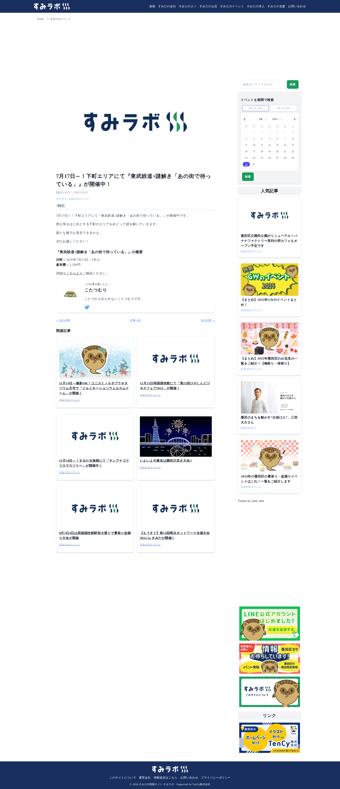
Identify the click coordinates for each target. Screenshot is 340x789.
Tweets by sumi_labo (251, 500)
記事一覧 (135, 320)
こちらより (74, 273)
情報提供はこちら (165, 777)
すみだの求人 (256, 6)
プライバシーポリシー (216, 777)
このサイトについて (122, 777)
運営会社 (145, 777)
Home (40, 19)
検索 (293, 84)
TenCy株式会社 (201, 784)
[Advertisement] (170, 48)
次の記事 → (208, 320)
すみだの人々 (188, 6)
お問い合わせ (297, 6)
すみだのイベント (232, 6)
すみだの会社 (167, 6)
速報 (152, 6)
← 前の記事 (63, 320)
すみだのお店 (208, 6)
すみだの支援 (276, 6)
